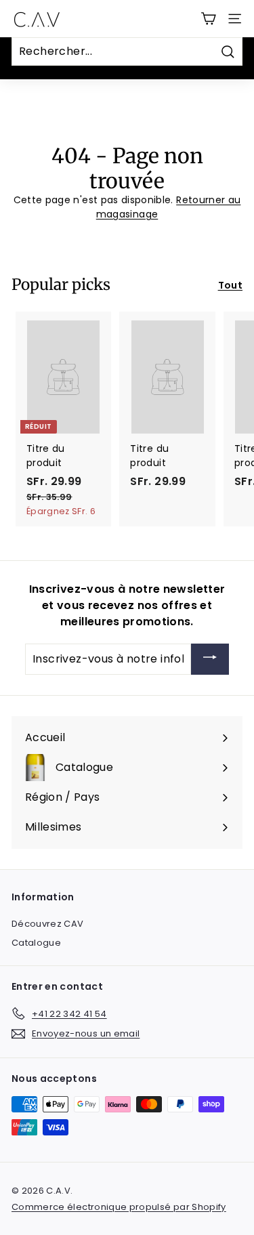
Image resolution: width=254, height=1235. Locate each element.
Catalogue (36, 942)
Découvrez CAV (48, 923)
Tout (230, 285)
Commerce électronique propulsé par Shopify (119, 1206)
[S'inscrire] (210, 659)
